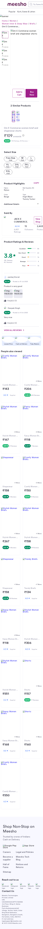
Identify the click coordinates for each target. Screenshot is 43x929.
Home (5, 21)
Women (13, 21)
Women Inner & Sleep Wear (15, 23)
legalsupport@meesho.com (12, 921)
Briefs (32, 23)
